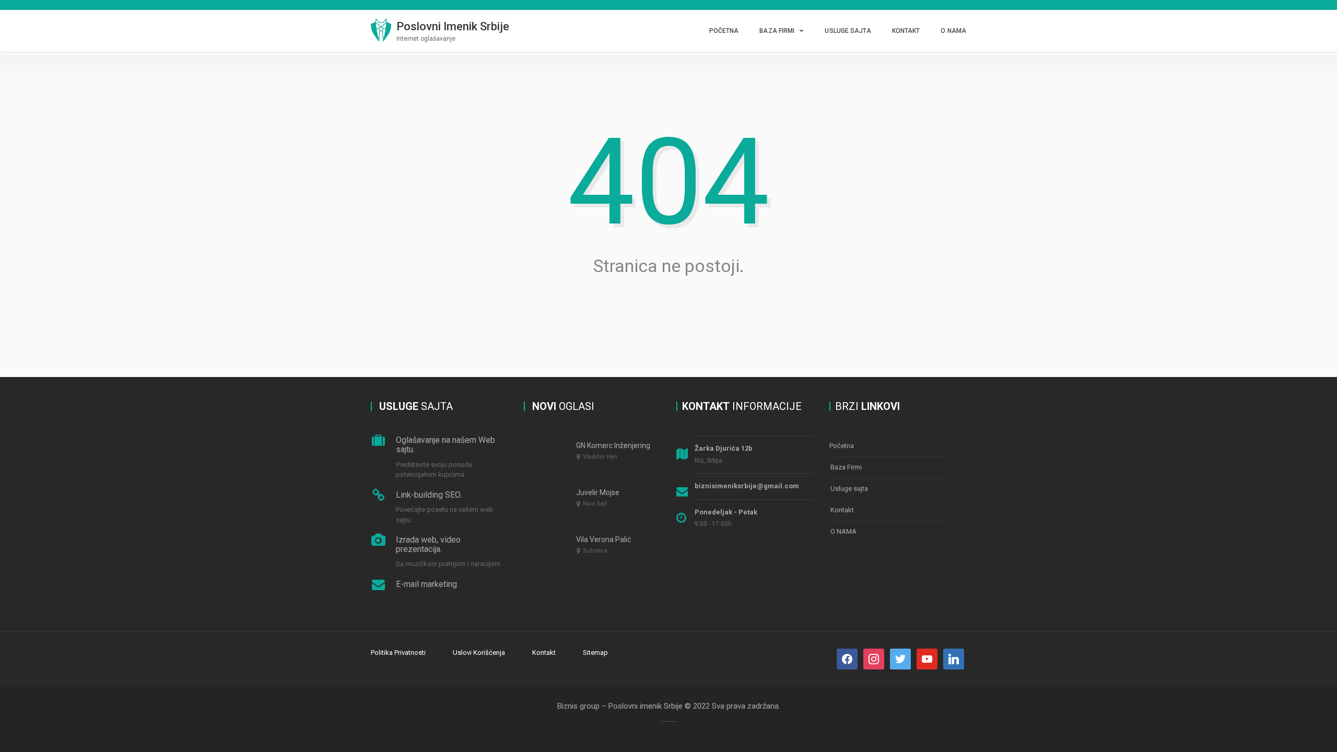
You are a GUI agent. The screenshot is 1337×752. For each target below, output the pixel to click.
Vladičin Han (600, 456)
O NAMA (953, 30)
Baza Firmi (776, 30)
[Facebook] (847, 659)
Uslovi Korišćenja (479, 652)
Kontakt (906, 30)
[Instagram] (873, 659)
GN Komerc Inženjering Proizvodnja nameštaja (652, 445)
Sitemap (595, 652)
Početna (724, 30)
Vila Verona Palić (603, 539)
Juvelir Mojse (597, 492)
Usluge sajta (848, 30)
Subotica (595, 550)
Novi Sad (595, 503)
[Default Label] (900, 659)
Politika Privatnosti (398, 652)
